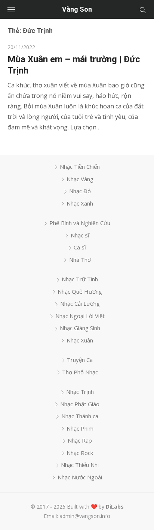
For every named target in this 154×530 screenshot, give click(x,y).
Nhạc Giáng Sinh (80, 328)
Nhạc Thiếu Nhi (80, 464)
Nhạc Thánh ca (79, 416)
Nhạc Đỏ (80, 191)
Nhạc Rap (80, 440)
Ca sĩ (80, 247)
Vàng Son (77, 9)
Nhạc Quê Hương (80, 291)
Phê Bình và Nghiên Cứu (79, 223)
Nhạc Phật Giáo (79, 404)
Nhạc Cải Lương (80, 303)
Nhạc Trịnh (80, 391)
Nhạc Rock (80, 452)
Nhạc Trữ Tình (80, 279)
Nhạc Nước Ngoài (80, 477)
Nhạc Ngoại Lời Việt (80, 316)
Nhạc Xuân (80, 340)
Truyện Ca (80, 359)
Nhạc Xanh (80, 203)
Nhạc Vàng (80, 179)
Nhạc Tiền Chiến (80, 166)
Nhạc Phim (80, 428)
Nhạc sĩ (80, 235)
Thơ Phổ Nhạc (80, 372)
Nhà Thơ (80, 259)
